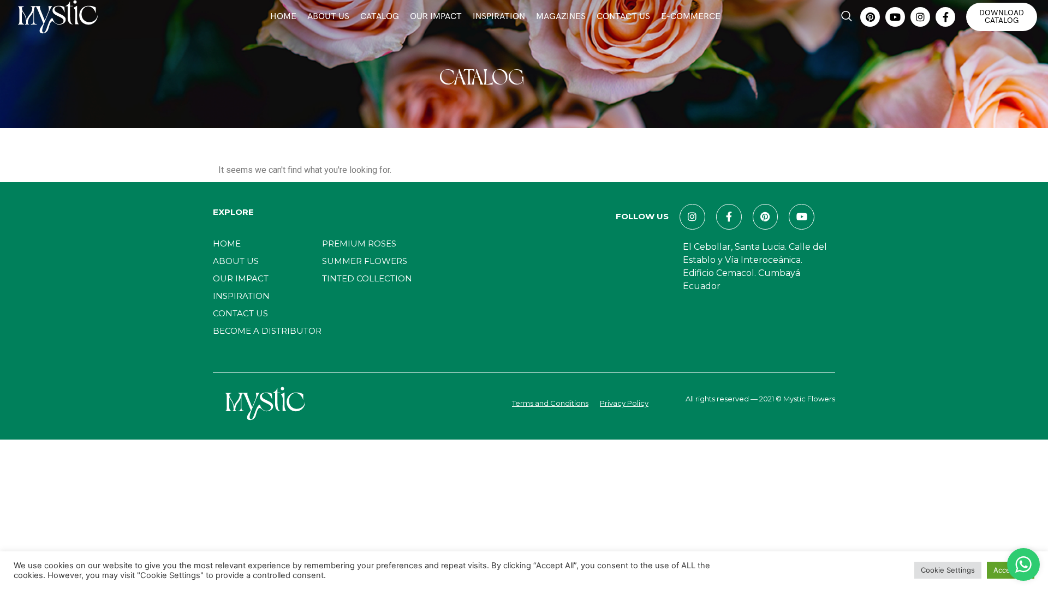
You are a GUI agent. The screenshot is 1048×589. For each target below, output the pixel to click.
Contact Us (623, 16)
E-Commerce (690, 16)
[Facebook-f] (945, 17)
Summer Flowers (364, 261)
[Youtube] (895, 17)
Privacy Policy (624, 403)
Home (283, 16)
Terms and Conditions (550, 403)
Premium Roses (359, 243)
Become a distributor (267, 331)
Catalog (379, 16)
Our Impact (436, 16)
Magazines (561, 16)
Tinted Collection (367, 278)
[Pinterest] (870, 17)
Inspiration (499, 16)
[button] (847, 17)
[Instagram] (920, 17)
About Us (328, 16)
